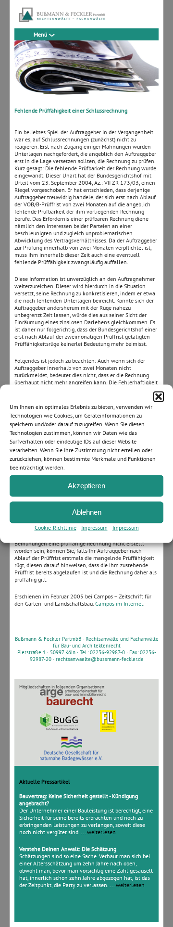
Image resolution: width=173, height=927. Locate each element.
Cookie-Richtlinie (55, 527)
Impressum (94, 527)
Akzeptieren (86, 486)
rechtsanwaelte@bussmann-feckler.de (100, 659)
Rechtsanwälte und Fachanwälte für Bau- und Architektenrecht (106, 642)
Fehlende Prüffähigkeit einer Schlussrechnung (70, 110)
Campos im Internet (119, 603)
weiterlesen (101, 832)
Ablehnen (86, 512)
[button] (158, 396)
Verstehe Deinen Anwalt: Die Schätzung (67, 848)
